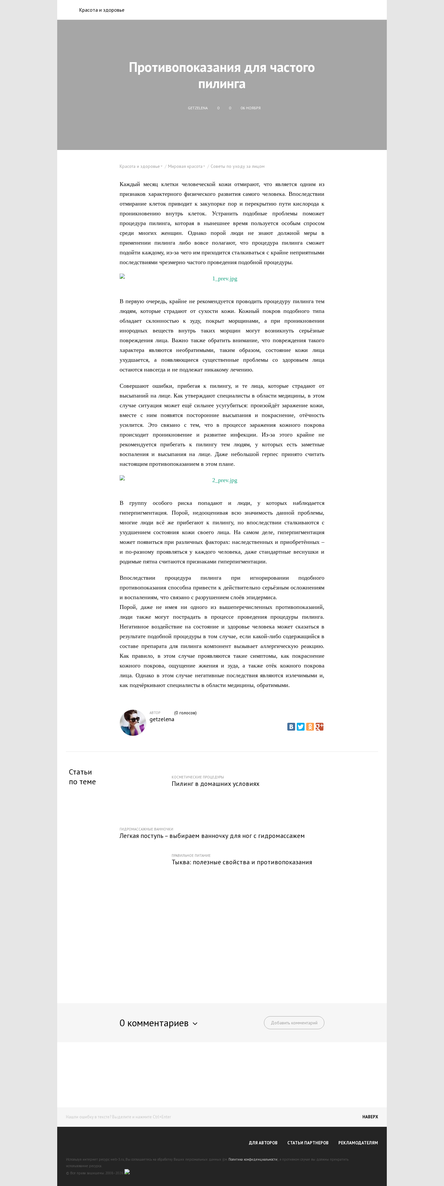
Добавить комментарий (294, 1023)
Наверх (370, 1117)
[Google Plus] (319, 727)
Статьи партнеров (308, 1143)
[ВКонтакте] (291, 727)
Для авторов (263, 1143)
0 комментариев (154, 1022)
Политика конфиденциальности (253, 1159)
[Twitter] (301, 727)
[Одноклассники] (310, 727)
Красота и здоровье (101, 10)
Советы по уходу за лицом (238, 166)
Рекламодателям (358, 1143)
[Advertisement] (222, 943)
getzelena (162, 719)
